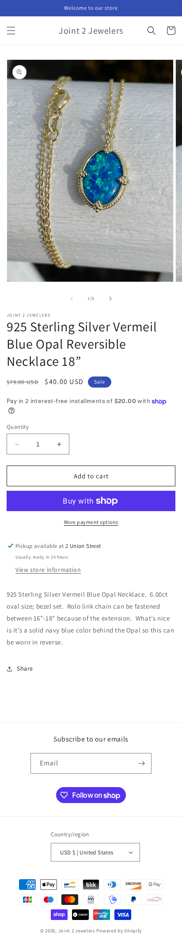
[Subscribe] (141, 763)
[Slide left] (71, 298)
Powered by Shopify (119, 931)
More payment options (91, 522)
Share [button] (25, 668)
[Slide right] (110, 298)
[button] (11, 30)
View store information (48, 570)
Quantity (18, 427)
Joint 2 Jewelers (76, 931)
